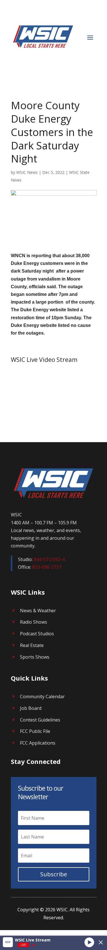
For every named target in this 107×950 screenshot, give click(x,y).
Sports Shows (34, 657)
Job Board (30, 708)
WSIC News (27, 172)
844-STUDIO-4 (49, 559)
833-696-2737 (46, 567)
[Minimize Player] (100, 942)
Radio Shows (33, 622)
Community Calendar (42, 696)
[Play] (89, 942)
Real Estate (32, 645)
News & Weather (38, 610)
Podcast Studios (37, 633)
